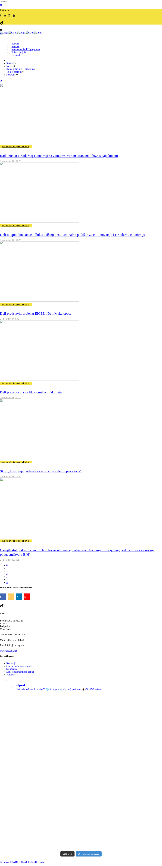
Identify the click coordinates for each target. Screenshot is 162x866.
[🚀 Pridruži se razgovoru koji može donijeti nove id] (81, 709)
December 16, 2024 (10, 397)
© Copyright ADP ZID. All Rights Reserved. (22, 862)
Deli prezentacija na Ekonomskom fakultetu (31, 392)
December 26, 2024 (10, 161)
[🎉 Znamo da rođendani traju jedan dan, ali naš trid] (135, 816)
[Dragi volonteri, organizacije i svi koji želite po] (135, 748)
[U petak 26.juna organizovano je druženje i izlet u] (26, 823)
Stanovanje (11, 669)
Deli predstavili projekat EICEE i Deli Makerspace (36, 313)
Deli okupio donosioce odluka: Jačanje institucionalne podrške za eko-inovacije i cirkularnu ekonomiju (72, 235)
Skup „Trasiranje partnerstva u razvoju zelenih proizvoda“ (41, 471)
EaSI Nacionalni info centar (20, 671)
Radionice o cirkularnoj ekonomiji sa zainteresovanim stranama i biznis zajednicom (59, 156)
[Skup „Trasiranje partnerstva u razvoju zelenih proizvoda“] (39, 458)
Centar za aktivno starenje (19, 666)
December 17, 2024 (10, 318)
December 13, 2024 (10, 476)
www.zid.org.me (8, 650)
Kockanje (11, 663)
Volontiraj (11, 674)
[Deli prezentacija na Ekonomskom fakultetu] (39, 379)
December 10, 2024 (10, 560)
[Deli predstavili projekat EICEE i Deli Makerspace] (39, 300)
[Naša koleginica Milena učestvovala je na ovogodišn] (81, 824)
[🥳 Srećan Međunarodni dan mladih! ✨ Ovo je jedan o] (26, 714)
